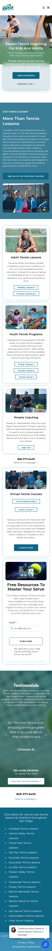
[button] (47, 7)
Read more (26, 741)
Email (12, 622)
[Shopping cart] (43, 7)
